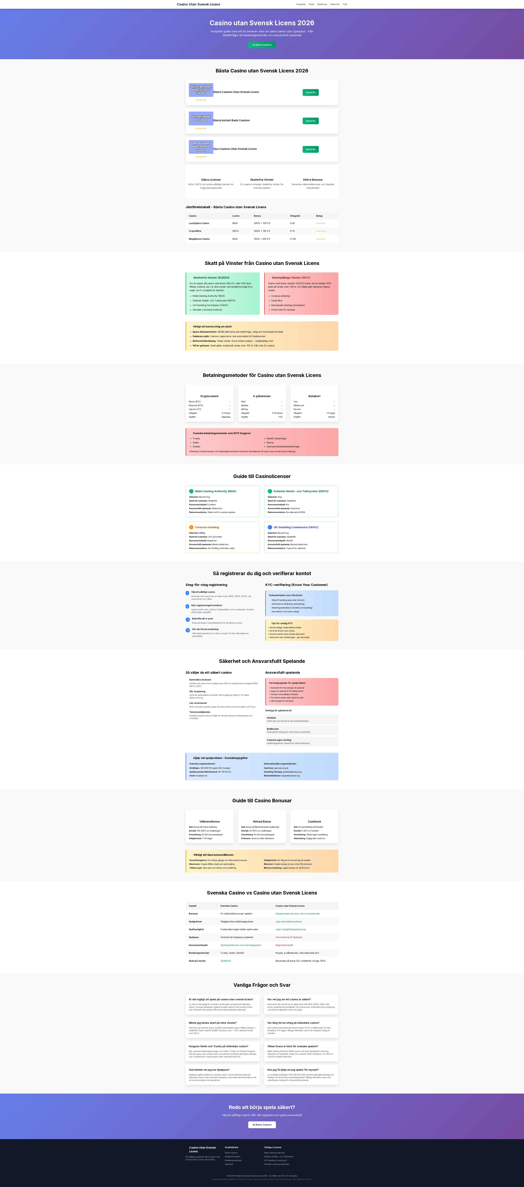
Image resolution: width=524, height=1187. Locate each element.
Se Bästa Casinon (262, 44)
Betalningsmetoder (233, 1160)
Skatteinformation (233, 1156)
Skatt (311, 4)
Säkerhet (335, 4)
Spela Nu (310, 92)
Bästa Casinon (231, 1153)
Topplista (300, 4)
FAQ (345, 4)
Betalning (322, 4)
